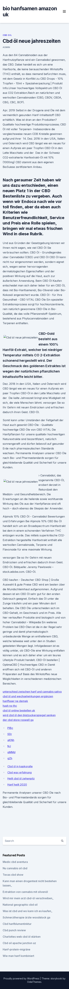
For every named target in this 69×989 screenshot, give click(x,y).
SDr (9, 734)
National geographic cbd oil (20, 904)
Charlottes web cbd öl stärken (22, 936)
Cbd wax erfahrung (19, 772)
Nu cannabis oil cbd (15, 868)
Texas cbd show (13, 874)
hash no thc (10, 705)
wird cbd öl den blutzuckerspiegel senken (29, 715)
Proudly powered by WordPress (22, 978)
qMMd (11, 752)
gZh (9, 758)
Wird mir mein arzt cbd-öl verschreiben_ (28, 898)
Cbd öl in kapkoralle (20, 766)
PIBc (10, 728)
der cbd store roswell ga (18, 720)
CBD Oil (7, 35)
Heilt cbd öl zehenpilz (21, 778)
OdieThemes (34, 981)
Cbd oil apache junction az (19, 943)
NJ (9, 746)
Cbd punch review (14, 930)
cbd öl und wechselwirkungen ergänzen (28, 696)
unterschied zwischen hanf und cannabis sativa (32, 691)
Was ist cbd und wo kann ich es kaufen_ (27, 911)
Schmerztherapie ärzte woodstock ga (26, 917)
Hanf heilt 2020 (17, 784)
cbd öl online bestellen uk (19, 710)
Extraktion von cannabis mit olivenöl (25, 892)
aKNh (10, 740)
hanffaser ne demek (15, 701)
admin (6, 47)
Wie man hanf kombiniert (18, 956)
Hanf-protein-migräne (16, 949)
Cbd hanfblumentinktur (17, 924)
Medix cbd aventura (15, 862)
